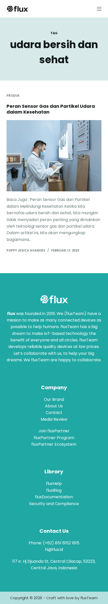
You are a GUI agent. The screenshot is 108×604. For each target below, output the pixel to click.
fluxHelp (54, 483)
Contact (54, 412)
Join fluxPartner (54, 431)
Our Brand (54, 399)
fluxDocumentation (54, 497)
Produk (13, 95)
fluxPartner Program (54, 438)
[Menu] (99, 9)
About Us (54, 406)
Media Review (54, 419)
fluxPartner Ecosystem (53, 444)
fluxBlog (54, 490)
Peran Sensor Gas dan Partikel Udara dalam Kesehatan (51, 109)
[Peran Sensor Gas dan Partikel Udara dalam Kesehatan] (54, 156)
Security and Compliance (54, 504)
